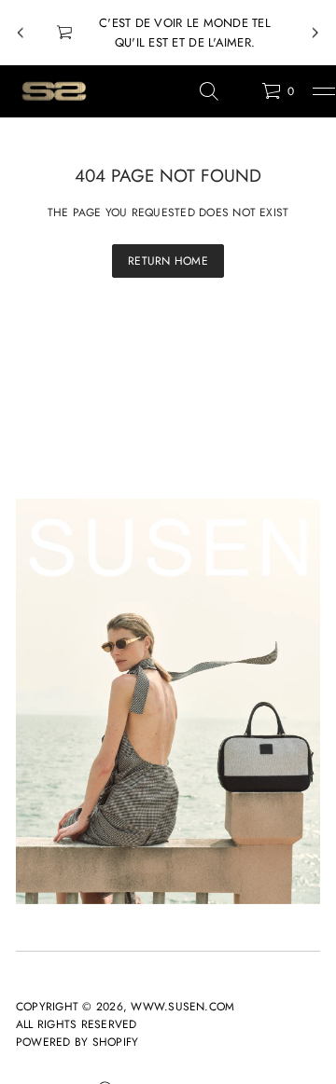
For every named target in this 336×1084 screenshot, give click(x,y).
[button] (209, 91)
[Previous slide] (20, 32)
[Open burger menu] (324, 91)
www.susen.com (182, 1006)
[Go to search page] (209, 91)
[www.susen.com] (53, 91)
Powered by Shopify (77, 1042)
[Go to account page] (241, 95)
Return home (168, 261)
